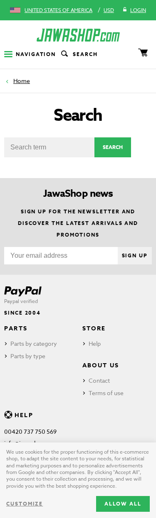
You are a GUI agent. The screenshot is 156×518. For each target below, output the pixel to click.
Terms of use (106, 393)
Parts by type (27, 356)
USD (109, 10)
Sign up (135, 255)
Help (95, 343)
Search (85, 54)
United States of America (58, 10)
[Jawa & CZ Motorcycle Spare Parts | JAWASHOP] (78, 35)
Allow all (122, 503)
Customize (24, 503)
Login (138, 10)
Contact (99, 380)
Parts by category (33, 343)
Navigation (36, 54)
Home (21, 81)
